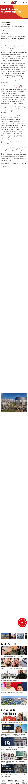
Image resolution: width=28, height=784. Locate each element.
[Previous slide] (4, 403)
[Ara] (2, 2)
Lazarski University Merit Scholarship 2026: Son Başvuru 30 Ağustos (13, 762)
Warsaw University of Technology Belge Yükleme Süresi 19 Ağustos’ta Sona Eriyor (13, 748)
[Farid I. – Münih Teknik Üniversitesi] (14, 700)
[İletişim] (23, 3)
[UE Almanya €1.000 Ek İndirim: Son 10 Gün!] (14, 716)
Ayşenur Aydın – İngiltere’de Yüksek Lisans (11, 668)
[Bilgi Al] (4, 2)
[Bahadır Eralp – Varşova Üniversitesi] (14, 674)
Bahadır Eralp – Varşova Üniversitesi (10, 680)
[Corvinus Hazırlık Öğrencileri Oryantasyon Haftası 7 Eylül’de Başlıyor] (14, 768)
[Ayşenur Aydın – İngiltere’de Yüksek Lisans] (14, 662)
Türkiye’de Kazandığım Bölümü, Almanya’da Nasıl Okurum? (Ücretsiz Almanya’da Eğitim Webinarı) (13, 735)
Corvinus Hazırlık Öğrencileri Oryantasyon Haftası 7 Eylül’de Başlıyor (13, 775)
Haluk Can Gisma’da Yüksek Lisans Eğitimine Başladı (12, 693)
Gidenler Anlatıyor (10, 16)
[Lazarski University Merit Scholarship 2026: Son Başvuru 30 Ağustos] (14, 755)
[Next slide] (23, 403)
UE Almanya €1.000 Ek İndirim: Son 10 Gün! (12, 722)
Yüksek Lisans (19, 16)
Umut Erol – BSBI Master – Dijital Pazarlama (12, 656)
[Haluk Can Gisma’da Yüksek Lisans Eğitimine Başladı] (14, 686)
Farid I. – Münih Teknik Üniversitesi (10, 706)
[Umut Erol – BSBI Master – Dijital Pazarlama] (14, 650)
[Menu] (26, 3)
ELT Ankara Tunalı (20, 88)
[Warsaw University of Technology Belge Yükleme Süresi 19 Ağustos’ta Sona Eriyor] (14, 741)
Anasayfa (3, 16)
